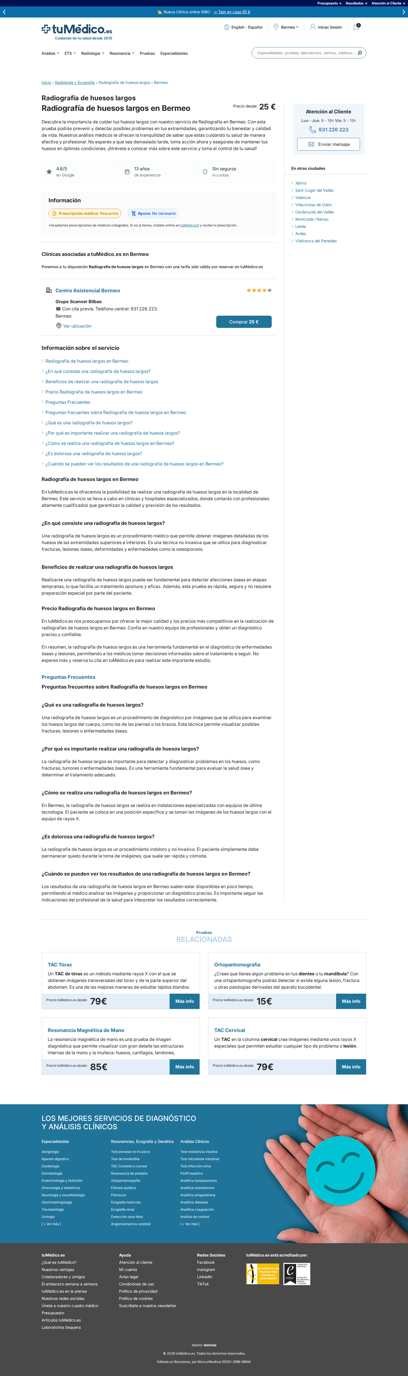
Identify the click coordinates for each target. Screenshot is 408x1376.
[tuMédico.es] (77, 29)
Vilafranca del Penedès (316, 240)
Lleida (300, 226)
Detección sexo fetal (127, 1217)
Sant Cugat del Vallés (314, 190)
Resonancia (120, 53)
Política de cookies (136, 1298)
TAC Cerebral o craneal (129, 1166)
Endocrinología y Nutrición (62, 1180)
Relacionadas (204, 937)
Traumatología (53, 1209)
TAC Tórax (60, 965)
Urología (48, 1217)
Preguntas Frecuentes (68, 402)
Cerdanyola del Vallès (314, 212)
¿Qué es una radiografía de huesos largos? (89, 422)
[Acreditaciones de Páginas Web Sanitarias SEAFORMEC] (262, 1274)
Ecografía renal (122, 1209)
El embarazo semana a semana (70, 1284)
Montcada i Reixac (312, 219)
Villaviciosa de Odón (313, 204)
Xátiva (300, 183)
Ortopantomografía (237, 965)
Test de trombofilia (125, 1159)
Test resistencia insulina (199, 1152)
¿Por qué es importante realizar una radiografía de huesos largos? (113, 433)
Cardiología (50, 1166)
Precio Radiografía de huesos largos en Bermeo (94, 392)
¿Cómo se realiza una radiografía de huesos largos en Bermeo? (110, 443)
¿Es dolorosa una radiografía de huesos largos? (94, 453)
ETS (68, 53)
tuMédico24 (189, 225)
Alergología (50, 1152)
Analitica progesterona (197, 1195)
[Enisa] (296, 1274)
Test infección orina (195, 1166)
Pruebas (147, 53)
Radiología (90, 53)
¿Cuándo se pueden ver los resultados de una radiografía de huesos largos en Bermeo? (134, 464)
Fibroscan (118, 1195)
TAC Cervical (229, 1030)
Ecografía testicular (126, 1202)
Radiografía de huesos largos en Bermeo (87, 361)
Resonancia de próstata (129, 1173)
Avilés (300, 233)
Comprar (238, 322)
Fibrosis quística (123, 1188)
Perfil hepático (191, 1173)
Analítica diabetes (194, 1202)
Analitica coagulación (197, 1209)
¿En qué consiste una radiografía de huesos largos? (98, 371)
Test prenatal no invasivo (130, 1152)
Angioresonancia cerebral (131, 1224)
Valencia (303, 197)
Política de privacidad (138, 1291)
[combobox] (309, 52)
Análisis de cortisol (194, 1217)
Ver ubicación (77, 326)
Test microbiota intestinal (199, 1159)
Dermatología (52, 1173)
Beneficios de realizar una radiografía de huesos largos (102, 381)
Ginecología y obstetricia (61, 1188)
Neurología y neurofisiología (63, 1195)
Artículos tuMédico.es (61, 1320)
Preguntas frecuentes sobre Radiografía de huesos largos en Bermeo (116, 412)
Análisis (48, 53)
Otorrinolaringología (57, 1202)
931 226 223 (334, 130)
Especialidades (174, 53)
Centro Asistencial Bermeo (88, 290)
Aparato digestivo (55, 1159)
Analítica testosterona (197, 1188)
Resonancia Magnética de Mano (86, 1030)
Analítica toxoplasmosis (198, 1180)
